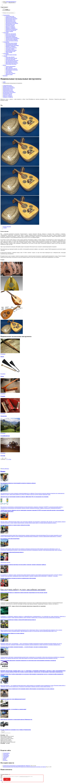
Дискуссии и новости (10, 73)
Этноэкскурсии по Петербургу (12, 38)
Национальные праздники (11, 18)
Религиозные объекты (10, 36)
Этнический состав (10, 16)
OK (7, 779)
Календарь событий (10, 57)
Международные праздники (12, 62)
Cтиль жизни (8, 71)
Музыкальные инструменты (12, 23)
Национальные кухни (10, 20)
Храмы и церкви (9, 31)
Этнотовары (6, 53)
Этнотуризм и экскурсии (11, 47)
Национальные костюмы (11, 54)
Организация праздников (11, 44)
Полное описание (7, 226)
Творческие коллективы (11, 22)
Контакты (5, 75)
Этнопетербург (6, 15)
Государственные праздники (12, 60)
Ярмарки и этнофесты (10, 27)
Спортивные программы (11, 50)
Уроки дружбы (9, 52)
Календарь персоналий (11, 33)
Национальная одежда (10, 19)
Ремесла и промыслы (10, 26)
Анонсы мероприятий (10, 66)
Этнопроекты (6, 41)
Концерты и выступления (11, 43)
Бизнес (3, 471)
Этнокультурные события (11, 58)
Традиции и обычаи (10, 25)
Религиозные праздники (11, 64)
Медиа (4, 65)
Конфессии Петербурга (11, 17)
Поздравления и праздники (12, 69)
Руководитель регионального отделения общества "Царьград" (17, 765)
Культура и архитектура (11, 30)
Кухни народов (9, 72)
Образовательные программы (12, 45)
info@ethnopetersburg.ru (11, 1)
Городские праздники (10, 59)
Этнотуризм (5, 32)
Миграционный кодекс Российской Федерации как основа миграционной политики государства (24, 766)
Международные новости (11, 68)
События (5, 55)
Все (10, 459)
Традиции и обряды (10, 48)
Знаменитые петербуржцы (11, 37)
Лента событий (9, 67)
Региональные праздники (11, 61)
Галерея (5, 227)
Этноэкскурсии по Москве (11, 39)
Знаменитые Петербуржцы (11, 29)
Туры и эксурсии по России (12, 40)
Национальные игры (10, 24)
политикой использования (23, 776)
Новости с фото (9, 74)
